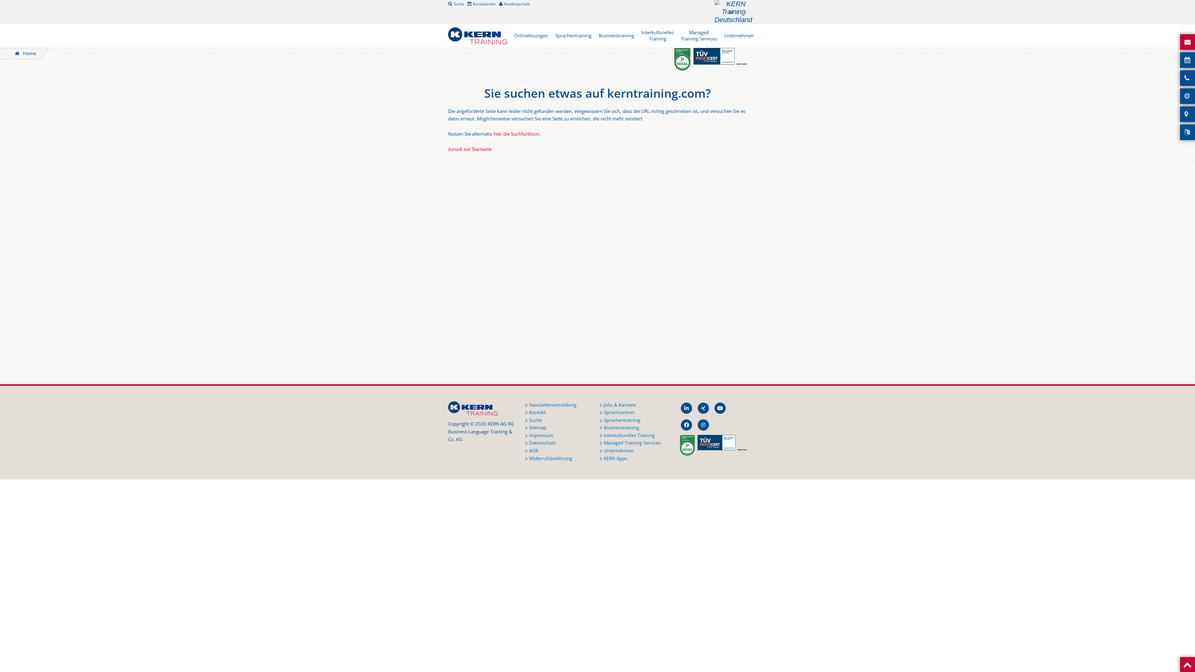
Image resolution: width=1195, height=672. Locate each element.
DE (731, 12)
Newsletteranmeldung (552, 405)
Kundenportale (517, 4)
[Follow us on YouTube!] (720, 408)
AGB (533, 450)
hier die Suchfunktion (516, 134)
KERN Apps (615, 458)
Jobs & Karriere (620, 405)
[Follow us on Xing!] (703, 408)
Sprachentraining (573, 35)
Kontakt (537, 412)
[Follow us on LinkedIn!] (686, 408)
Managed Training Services (699, 35)
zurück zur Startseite (470, 149)
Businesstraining (616, 35)
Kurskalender (484, 4)
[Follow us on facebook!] (686, 425)
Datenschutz (542, 443)
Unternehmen (739, 35)
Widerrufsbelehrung (550, 458)
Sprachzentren (619, 412)
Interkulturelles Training (657, 35)
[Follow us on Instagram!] (703, 425)
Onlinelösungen (531, 35)
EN (744, 12)
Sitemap (537, 427)
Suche (459, 4)
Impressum (541, 435)
